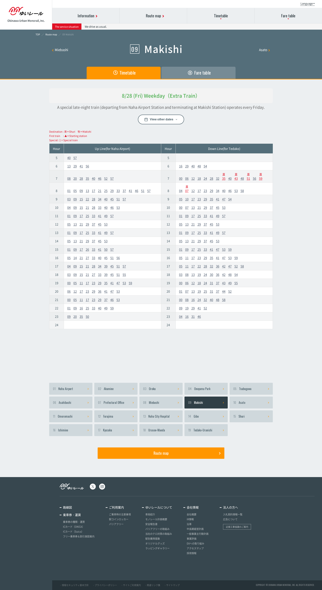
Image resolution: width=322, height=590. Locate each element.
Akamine (105, 389)
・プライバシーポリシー (104, 585)
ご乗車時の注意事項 (120, 514)
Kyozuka (105, 430)
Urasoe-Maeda (154, 430)
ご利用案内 (116, 507)
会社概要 (191, 514)
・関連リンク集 (152, 585)
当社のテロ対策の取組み (158, 533)
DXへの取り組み (195, 543)
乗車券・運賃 (72, 514)
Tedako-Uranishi (200, 430)
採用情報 (191, 553)
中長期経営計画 (195, 529)
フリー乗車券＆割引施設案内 (78, 536)
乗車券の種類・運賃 (74, 521)
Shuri (239, 416)
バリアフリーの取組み (157, 529)
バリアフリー (116, 524)
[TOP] (38, 34)
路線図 (67, 507)
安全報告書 (151, 524)
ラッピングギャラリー (157, 548)
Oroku (149, 389)
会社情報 (193, 507)
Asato (263, 49)
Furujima (105, 416)
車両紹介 (150, 514)
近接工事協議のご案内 (237, 527)
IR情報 (190, 519)
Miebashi (61, 49)
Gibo (193, 416)
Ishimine (60, 430)
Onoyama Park (199, 389)
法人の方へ (230, 507)
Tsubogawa (242, 389)
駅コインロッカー (118, 519)
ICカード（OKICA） (73, 526)
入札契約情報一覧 (232, 514)
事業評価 (191, 538)
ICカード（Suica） (73, 531)
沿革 (189, 524)
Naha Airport (63, 389)
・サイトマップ (172, 585)
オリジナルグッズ (155, 543)
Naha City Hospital (156, 416)
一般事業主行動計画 (198, 533)
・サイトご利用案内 (131, 585)
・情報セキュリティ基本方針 (74, 585)
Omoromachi (62, 416)
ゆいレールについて (158, 507)
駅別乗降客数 (152, 538)
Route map (161, 453)
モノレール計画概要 (156, 519)
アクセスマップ (195, 548)
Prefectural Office (111, 402)
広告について (230, 519)
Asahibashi (62, 402)
